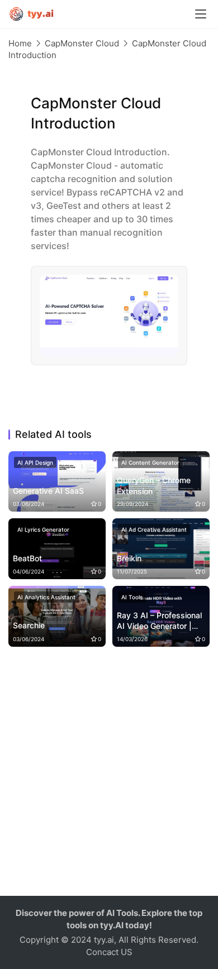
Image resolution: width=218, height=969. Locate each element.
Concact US (109, 952)
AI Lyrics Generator (43, 529)
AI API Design (35, 462)
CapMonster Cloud (82, 43)
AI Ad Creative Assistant (154, 529)
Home (20, 43)
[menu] (200, 14)
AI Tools (132, 597)
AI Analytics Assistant (46, 597)
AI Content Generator (150, 462)
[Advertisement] (109, 776)
